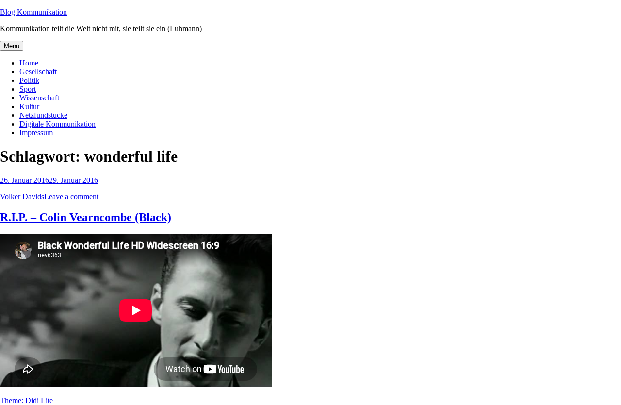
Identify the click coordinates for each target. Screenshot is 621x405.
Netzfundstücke (43, 115)
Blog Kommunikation (33, 12)
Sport (27, 89)
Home (28, 63)
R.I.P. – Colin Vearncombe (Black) (85, 217)
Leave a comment (71, 197)
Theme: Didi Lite (26, 400)
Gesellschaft (38, 71)
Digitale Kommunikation (57, 124)
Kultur (29, 106)
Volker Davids (22, 197)
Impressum (36, 133)
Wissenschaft (39, 98)
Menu (11, 45)
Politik (29, 80)
